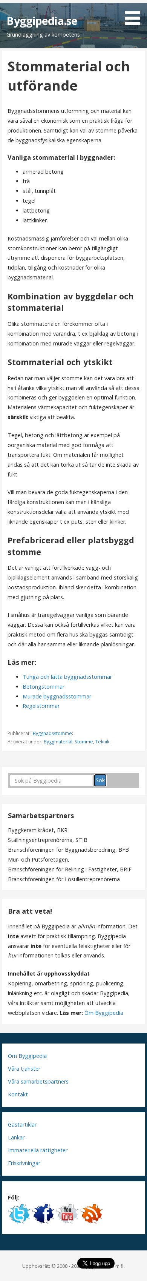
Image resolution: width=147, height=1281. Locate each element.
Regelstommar (41, 705)
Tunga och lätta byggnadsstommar (67, 676)
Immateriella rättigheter (37, 1150)
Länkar (16, 1137)
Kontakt (18, 1094)
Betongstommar (43, 686)
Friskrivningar (24, 1163)
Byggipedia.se (41, 20)
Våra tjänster (24, 1068)
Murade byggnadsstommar (57, 696)
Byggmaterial (58, 741)
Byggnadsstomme (52, 733)
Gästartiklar (22, 1124)
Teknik (102, 741)
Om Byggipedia (103, 1012)
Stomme (84, 741)
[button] (135, 13)
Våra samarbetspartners (38, 1081)
